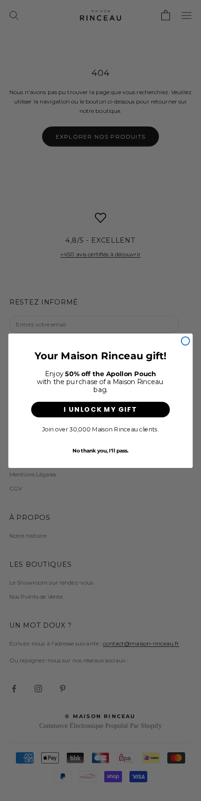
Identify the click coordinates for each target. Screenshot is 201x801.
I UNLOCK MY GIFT (100, 409)
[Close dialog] (185, 341)
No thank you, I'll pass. (100, 450)
